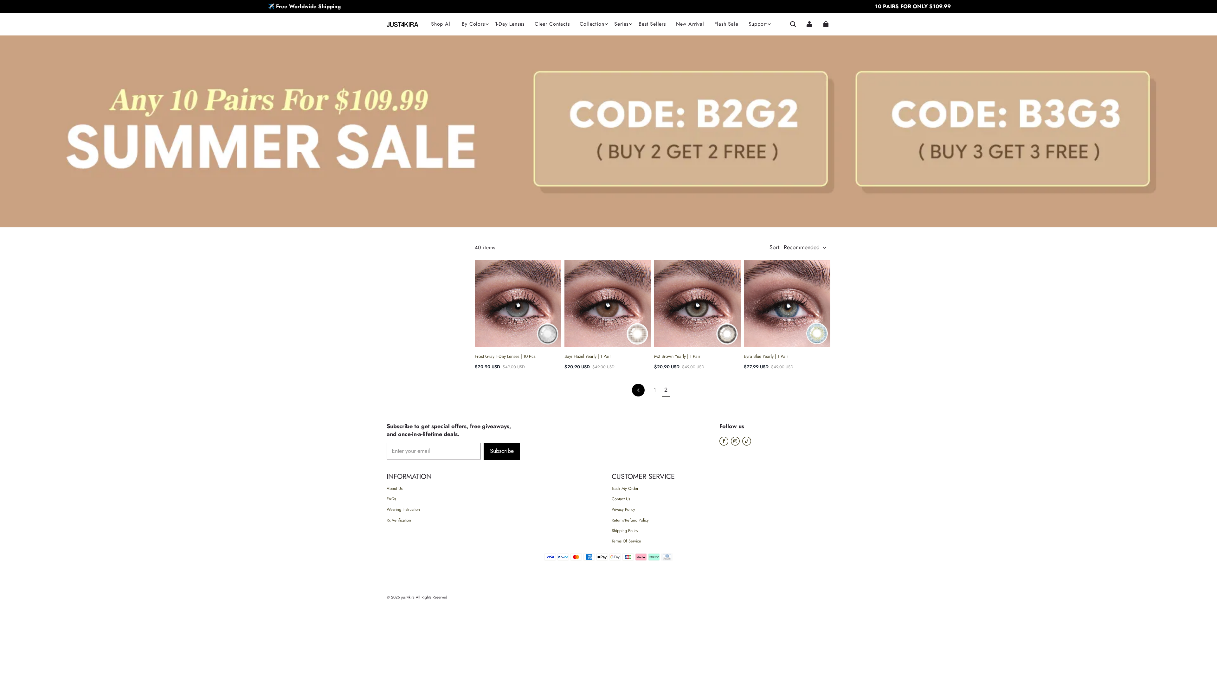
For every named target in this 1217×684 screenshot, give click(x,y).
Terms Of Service (626, 541)
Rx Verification (399, 520)
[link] (473, 24)
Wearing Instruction (403, 509)
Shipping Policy (625, 531)
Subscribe (502, 451)
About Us (394, 488)
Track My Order (625, 488)
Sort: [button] (794, 247)
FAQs (391, 499)
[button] (793, 24)
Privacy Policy (623, 509)
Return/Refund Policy (630, 520)
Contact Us (621, 499)
